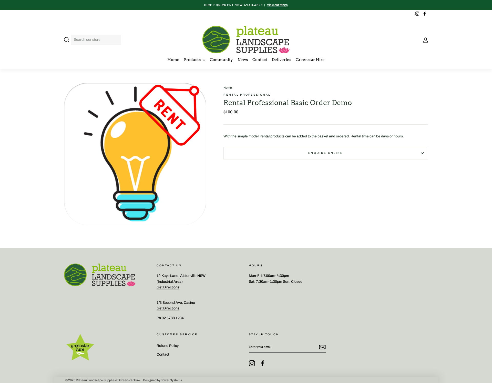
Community (221, 59)
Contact (259, 59)
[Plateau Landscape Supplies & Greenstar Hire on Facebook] (263, 363)
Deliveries (281, 59)
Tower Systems (171, 380)
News (243, 59)
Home (173, 59)
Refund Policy (168, 346)
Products (192, 59)
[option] (246, 5)
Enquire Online (325, 153)
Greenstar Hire (310, 59)
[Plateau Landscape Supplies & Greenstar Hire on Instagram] (252, 363)
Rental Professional (247, 94)
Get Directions (168, 287)
